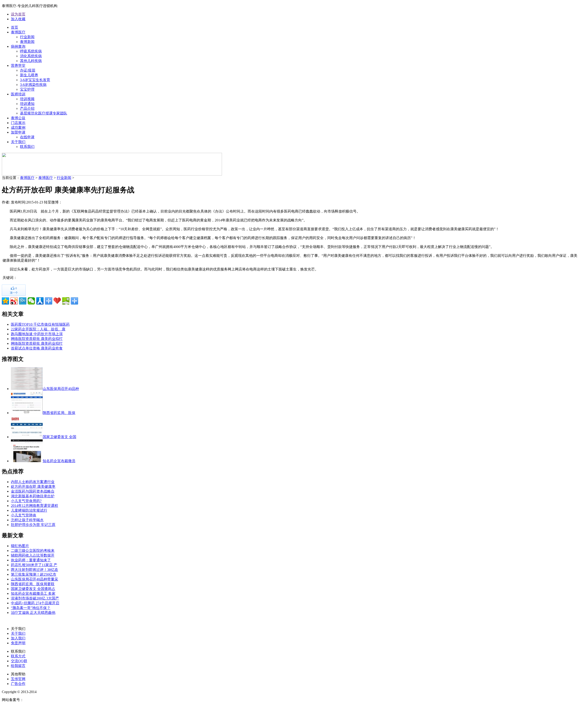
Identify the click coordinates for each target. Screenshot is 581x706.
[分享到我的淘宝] (48, 301)
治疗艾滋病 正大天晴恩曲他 (33, 612)
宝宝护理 (27, 89)
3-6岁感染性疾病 (33, 85)
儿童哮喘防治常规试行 (29, 510)
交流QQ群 (19, 661)
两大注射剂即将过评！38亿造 (34, 570)
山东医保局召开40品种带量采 (34, 579)
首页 (14, 27)
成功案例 (18, 127)
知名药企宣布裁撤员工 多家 (33, 593)
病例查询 (18, 46)
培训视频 (27, 99)
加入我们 (18, 638)
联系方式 (18, 656)
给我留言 (18, 666)
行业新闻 (27, 37)
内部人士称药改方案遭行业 (32, 482)
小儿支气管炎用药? (26, 501)
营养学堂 (18, 65)
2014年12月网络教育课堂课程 (34, 506)
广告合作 (18, 684)
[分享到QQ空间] (5, 301)
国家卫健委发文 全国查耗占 (33, 589)
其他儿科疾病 (31, 61)
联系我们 (27, 147)
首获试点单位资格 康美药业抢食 (37, 348)
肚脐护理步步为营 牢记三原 (33, 525)
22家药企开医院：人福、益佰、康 (38, 329)
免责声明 (18, 643)
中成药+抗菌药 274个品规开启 (35, 603)
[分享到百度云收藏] (57, 301)
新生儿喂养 (29, 75)
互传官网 (18, 679)
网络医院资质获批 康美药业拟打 (37, 339)
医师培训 (18, 94)
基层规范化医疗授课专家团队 (43, 113)
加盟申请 (18, 132)
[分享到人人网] (40, 301)
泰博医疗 (18, 32)
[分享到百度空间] (65, 301)
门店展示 (18, 123)
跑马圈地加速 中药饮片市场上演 (37, 334)
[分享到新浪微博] (14, 301)
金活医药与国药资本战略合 (32, 491)
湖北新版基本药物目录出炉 (32, 496)
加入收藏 (18, 19)
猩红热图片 (20, 546)
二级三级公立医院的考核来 (32, 550)
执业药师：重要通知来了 (31, 560)
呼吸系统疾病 (31, 51)
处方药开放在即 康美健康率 (33, 486)
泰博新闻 (27, 42)
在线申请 (27, 137)
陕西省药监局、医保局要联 (32, 584)
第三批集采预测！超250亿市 (33, 574)
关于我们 (18, 142)
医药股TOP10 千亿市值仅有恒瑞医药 (40, 324)
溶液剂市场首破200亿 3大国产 (35, 598)
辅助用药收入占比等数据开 (32, 555)
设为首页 (18, 14)
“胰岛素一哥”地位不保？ (30, 608)
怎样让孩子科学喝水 (27, 520)
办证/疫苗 (27, 70)
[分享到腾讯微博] (22, 301)
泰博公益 (18, 118)
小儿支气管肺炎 (23, 515)
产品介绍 (27, 108)
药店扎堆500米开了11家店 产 (34, 565)
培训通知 (27, 104)
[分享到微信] (31, 301)
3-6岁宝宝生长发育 (35, 80)
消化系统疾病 (31, 56)
